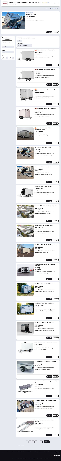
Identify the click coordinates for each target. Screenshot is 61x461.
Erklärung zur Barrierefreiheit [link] (39, 451)
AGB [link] (7, 451)
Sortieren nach (20, 43)
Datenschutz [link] (19, 451)
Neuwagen (16, 458)
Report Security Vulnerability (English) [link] (53, 451)
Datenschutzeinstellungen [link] (28, 451)
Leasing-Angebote (31, 458)
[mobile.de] (57, 455)
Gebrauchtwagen (21, 458)
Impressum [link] (3, 451)
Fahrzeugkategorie (6, 37)
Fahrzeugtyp (4, 44)
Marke (3, 50)
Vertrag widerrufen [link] (12, 451)
